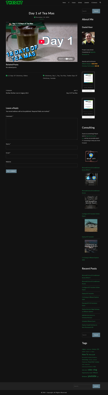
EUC (98, 349)
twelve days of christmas (87, 366)
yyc (98, 376)
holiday (92, 351)
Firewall (87, 351)
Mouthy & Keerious (92, 357)
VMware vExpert (86, 63)
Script (83, 364)
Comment (9, 116)
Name (8, 144)
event (83, 351)
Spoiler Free (87, 364)
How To (85, 354)
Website (8, 162)
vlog (95, 369)
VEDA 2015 (84, 370)
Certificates (88, 349)
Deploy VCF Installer (88, 237)
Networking (85, 359)
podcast (95, 359)
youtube (52, 78)
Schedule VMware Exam (88, 321)
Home (64, 2)
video (90, 369)
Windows (84, 376)
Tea (58, 76)
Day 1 (54, 76)
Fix (90, 351)
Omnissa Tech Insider (88, 66)
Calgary (84, 349)
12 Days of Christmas (15, 76)
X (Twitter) (94, 2)
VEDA (94, 366)
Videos (25, 76)
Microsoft (92, 355)
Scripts (74, 2)
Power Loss (84, 362)
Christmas (48, 76)
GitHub (80, 2)
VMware (95, 373)
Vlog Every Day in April (87, 372)
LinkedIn (86, 2)
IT (68, 2)
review (97, 362)
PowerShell (91, 362)
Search (96, 11)
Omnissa (90, 359)
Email (8, 153)
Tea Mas (63, 76)
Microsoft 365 (85, 357)
